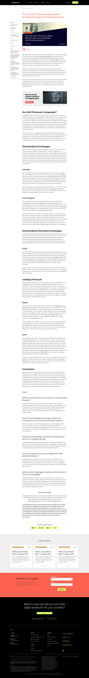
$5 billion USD (47, 350)
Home (23, 8)
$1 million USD (53, 60)
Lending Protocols (14, 40)
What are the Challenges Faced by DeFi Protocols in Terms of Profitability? (15, 74)
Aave (12, 44)
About (48, 2)
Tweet (42, 527)
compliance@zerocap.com (68, 645)
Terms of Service (57, 673)
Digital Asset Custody (35, 639)
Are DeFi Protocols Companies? (14, 25)
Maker (12, 42)
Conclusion (13, 46)
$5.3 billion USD (30, 339)
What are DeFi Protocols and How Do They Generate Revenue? (15, 51)
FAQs (12, 48)
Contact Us (44, 613)
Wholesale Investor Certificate (53, 643)
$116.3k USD (25, 361)
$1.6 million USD (52, 176)
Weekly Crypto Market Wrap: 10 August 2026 (66, 553)
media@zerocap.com (67, 641)
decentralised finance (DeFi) (46, 56)
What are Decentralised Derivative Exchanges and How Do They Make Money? (15, 63)
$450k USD (44, 352)
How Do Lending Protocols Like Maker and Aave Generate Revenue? (15, 69)
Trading (30, 2)
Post (49, 527)
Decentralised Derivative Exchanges (15, 36)
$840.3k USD (44, 224)
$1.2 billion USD (58, 257)
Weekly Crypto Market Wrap (18, 547)
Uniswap (12, 30)
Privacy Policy (49, 639)
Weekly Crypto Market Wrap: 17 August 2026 (43, 553)
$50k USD (35, 318)
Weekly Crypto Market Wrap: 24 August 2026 (20, 553)
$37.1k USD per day (47, 210)
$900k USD (42, 260)
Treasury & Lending (35, 641)
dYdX (12, 38)
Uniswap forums (55, 188)
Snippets (32, 648)
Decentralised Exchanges (13, 28)
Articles (31, 8)
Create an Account (51, 618)
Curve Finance (13, 32)
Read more (21, 565)
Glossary (49, 645)
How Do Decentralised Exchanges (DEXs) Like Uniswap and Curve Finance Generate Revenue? (15, 56)
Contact (75, 2)
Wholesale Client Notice (52, 641)
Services (36, 2)
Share (34, 527)
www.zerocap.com (56, 501)
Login (68, 2)
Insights (42, 2)
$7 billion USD (54, 314)
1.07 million (36, 56)
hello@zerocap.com (34, 501)
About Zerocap (13, 77)
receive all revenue (54, 180)
